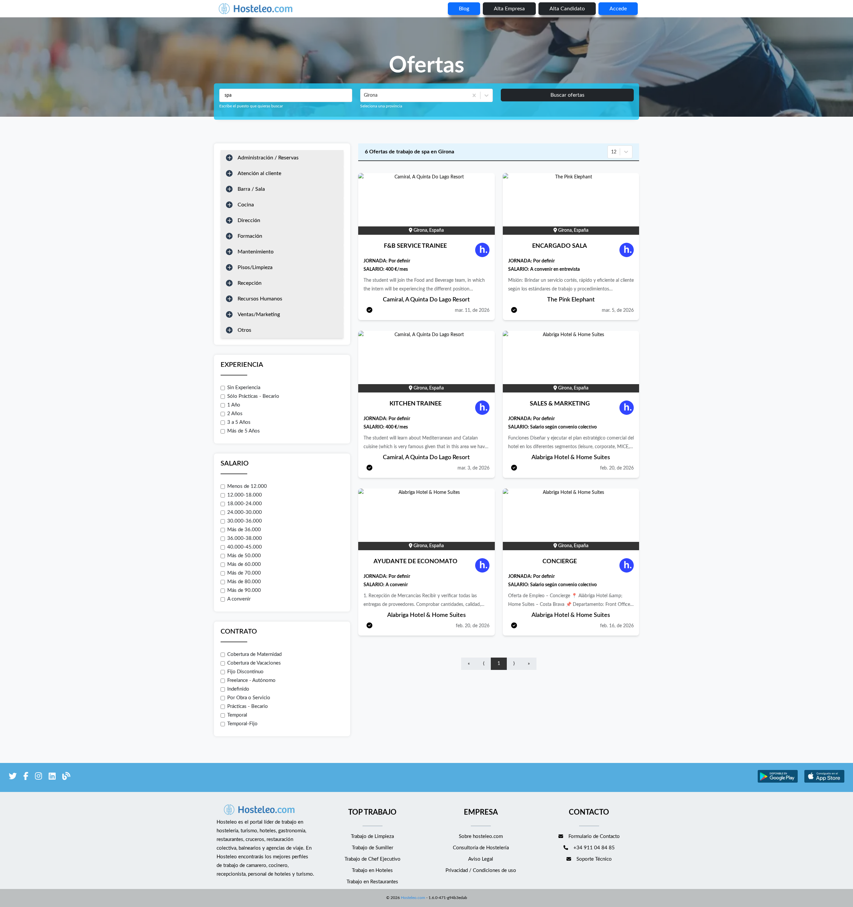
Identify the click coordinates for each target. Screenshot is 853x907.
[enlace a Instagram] (38, 777)
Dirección (249, 220)
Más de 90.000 (244, 590)
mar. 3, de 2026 (473, 468)
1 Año (233, 404)
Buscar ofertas (567, 95)
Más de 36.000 (244, 529)
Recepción (250, 283)
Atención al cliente (259, 173)
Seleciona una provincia (381, 106)
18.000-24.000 (244, 503)
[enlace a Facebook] (26, 777)
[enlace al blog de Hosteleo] (66, 777)
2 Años (235, 413)
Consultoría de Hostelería (481, 847)
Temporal (237, 715)
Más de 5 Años (243, 430)
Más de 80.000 (244, 581)
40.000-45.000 (244, 547)
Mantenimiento (256, 251)
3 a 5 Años (239, 422)
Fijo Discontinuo (245, 671)
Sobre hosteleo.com (481, 836)
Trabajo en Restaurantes (372, 881)
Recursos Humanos (260, 298)
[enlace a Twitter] (12, 777)
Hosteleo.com (413, 898)
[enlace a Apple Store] (824, 781)
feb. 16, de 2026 (617, 626)
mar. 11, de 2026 (472, 310)
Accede (618, 8)
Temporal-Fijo (242, 723)
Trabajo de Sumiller (372, 847)
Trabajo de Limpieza (372, 836)
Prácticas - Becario (247, 706)
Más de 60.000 (244, 564)
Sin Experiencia (243, 387)
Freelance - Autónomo (251, 680)
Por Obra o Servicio (248, 697)
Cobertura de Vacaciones (254, 663)
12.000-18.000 (244, 495)
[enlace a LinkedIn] (52, 777)
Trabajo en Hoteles (372, 870)
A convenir (239, 599)
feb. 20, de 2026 (617, 468)
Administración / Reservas (268, 157)
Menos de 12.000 (247, 486)
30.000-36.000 (244, 521)
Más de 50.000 (244, 555)
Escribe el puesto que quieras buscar (251, 106)
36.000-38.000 (244, 538)
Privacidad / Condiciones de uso (480, 870)
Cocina (246, 204)
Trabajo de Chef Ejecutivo (373, 859)
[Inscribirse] (370, 310)
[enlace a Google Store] (778, 781)
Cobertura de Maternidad (254, 654)
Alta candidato (567, 8)
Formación (250, 236)
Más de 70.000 (244, 573)
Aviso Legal (480, 859)
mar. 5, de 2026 (618, 310)
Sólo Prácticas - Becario (253, 396)
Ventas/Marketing (259, 314)
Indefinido (238, 689)
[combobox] (364, 95)
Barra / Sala (251, 189)
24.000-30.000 (244, 512)
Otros (244, 330)
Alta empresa (509, 8)
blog (464, 8)
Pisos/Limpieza (255, 267)
